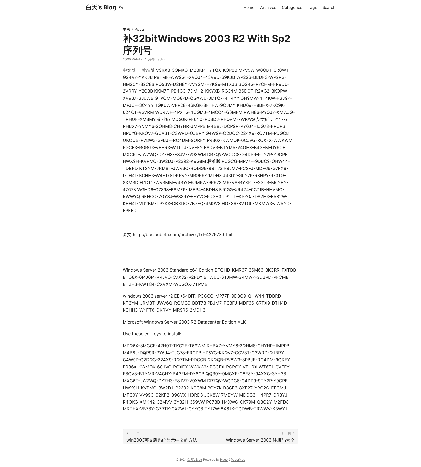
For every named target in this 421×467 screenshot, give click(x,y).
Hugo (224, 459)
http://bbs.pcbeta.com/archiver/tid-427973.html (182, 234)
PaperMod (238, 459)
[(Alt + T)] (121, 7)
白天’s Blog (101, 7)
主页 (127, 29)
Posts (139, 29)
